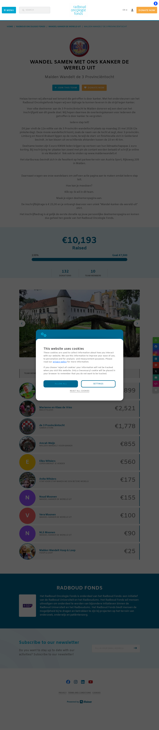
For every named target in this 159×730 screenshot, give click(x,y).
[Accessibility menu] (155, 3)
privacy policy (60, 362)
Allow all (61, 383)
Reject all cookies (79, 391)
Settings (98, 383)
